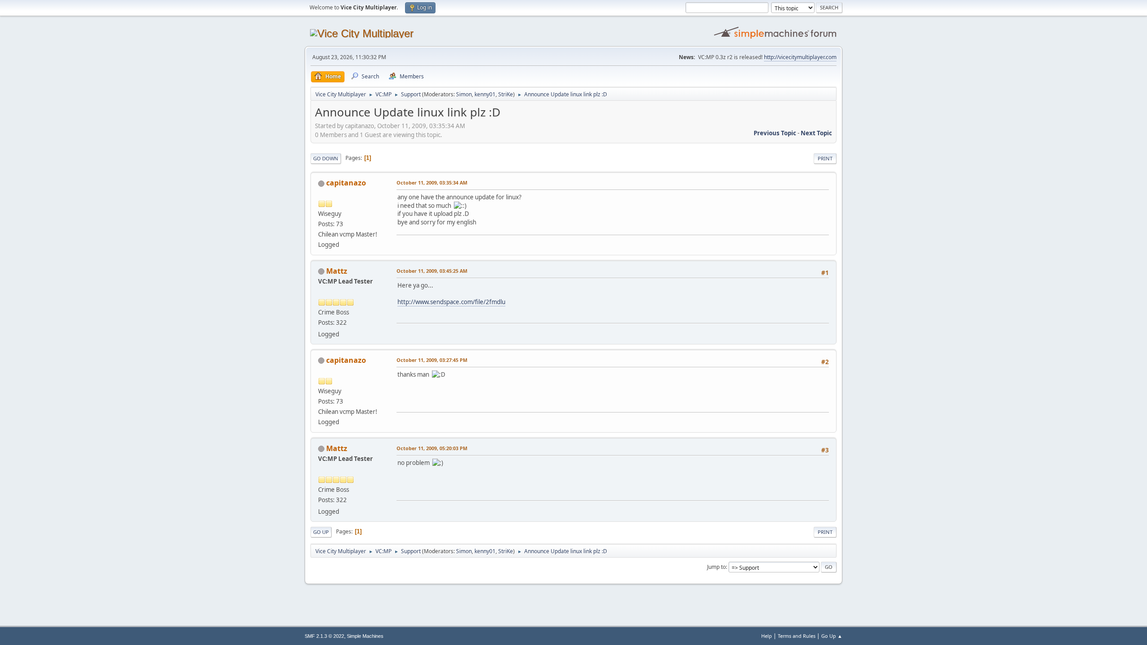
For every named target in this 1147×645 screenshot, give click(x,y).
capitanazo (346, 183)
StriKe (505, 94)
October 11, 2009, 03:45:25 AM (432, 270)
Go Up (321, 532)
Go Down (325, 158)
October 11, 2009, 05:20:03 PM (432, 448)
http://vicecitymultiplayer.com (800, 57)
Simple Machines (365, 636)
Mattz (336, 271)
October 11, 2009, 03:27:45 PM (432, 360)
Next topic (816, 133)
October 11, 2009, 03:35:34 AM (432, 182)
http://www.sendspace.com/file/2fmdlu (451, 302)
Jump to (716, 567)
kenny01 (485, 94)
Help (766, 635)
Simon (464, 94)
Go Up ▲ (831, 635)
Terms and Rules (796, 635)
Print (825, 158)
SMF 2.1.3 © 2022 (324, 636)
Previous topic (775, 133)
